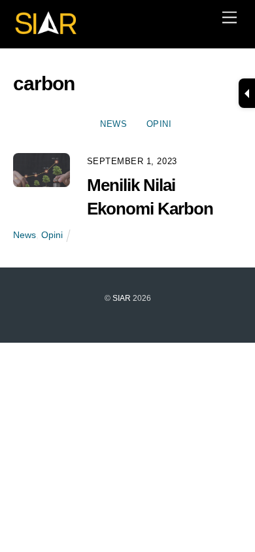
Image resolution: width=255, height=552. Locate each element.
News (113, 124)
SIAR (121, 298)
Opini (159, 124)
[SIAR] (45, 31)
